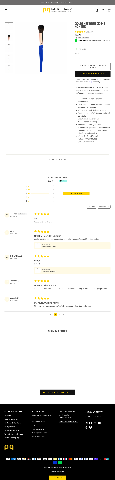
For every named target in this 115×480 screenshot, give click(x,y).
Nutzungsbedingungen (12, 438)
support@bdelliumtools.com (68, 421)
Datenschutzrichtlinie (11, 430)
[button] (80, 32)
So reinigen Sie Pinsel (39, 433)
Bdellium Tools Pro (38, 421)
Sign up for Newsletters (93, 416)
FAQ (33, 425)
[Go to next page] (64, 314)
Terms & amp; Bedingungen (14, 434)
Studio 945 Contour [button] (49, 246)
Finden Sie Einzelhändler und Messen (42, 417)
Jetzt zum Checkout (92, 74)
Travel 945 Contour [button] (49, 271)
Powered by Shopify (57, 471)
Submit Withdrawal (38, 436)
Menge (77, 54)
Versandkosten (83, 38)
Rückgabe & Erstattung (12, 423)
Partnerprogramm (38, 429)
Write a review (76, 193)
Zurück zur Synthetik (59, 392)
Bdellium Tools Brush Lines (57, 160)
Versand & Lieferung (11, 419)
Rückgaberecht (9, 426)
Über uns (7, 415)
